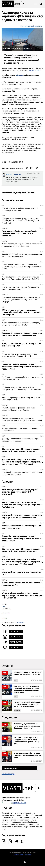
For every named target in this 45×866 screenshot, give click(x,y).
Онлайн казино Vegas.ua (22, 854)
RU (25, 862)
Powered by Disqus (8, 774)
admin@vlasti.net (19, 800)
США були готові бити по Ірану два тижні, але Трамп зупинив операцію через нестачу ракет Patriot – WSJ (20, 221)
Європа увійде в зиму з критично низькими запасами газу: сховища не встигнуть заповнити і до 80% (22, 266)
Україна (4, 228)
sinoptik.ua (20, 623)
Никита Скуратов (13, 174)
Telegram (19, 75)
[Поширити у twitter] (31, 168)
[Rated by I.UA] (6, 803)
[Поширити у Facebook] (26, 168)
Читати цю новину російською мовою (31, 26)
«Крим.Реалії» (34, 71)
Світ (3, 206)
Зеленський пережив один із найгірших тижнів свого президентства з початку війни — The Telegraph (21, 299)
